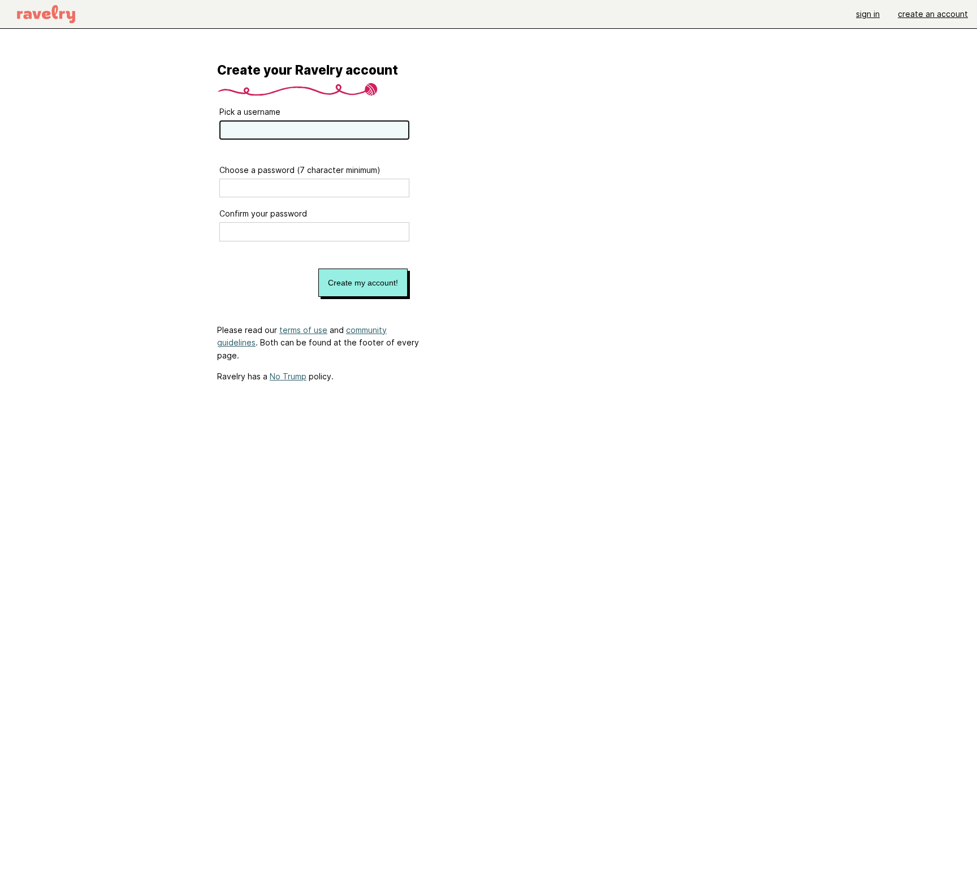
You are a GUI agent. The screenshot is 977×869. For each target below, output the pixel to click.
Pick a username (249, 111)
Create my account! (363, 282)
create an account (933, 14)
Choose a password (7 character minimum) (300, 170)
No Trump (288, 376)
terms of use (303, 330)
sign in (868, 14)
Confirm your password (263, 213)
